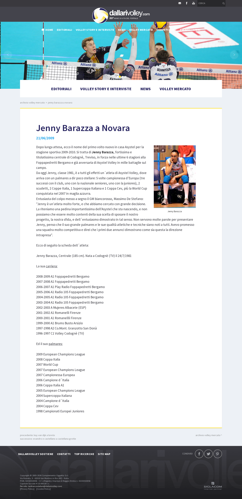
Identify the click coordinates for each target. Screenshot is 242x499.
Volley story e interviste (95, 29)
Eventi (185, 29)
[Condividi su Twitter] (208, 453)
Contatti (64, 454)
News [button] (122, 29)
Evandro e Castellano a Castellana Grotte (54, 438)
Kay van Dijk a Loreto (44, 435)
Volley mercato (141, 29)
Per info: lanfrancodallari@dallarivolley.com (41, 486)
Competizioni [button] (166, 29)
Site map (104, 454)
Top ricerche (84, 454)
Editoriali (64, 29)
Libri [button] (196, 29)
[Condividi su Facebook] (199, 453)
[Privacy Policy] (27, 489)
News (145, 88)
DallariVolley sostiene (36, 454)
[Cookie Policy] (43, 489)
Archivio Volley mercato (32, 102)
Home (49, 29)
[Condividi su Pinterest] (217, 453)
